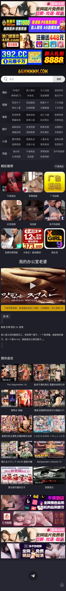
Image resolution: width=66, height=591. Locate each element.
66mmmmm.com (33, 71)
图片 (4, 129)
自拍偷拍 (30, 102)
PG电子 (16, 90)
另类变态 (59, 119)
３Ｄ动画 (59, 102)
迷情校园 (16, 144)
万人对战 (44, 90)
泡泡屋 (30, 156)
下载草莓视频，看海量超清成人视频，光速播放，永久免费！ (33, 307)
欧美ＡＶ (44, 102)
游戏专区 (59, 90)
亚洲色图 (30, 126)
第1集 (6, 316)
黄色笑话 (44, 144)
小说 (4, 141)
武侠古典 (59, 139)
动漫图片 (59, 126)
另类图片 (59, 132)
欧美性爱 (59, 114)
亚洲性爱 (16, 114)
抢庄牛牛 (59, 95)
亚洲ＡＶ (16, 102)
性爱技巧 (59, 144)
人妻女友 (44, 139)
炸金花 (30, 95)
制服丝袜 (16, 119)
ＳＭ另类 (59, 107)
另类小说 (30, 144)
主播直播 (44, 107)
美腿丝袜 (16, 132)
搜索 (59, 79)
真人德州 (30, 90)
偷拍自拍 (30, 114)
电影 (4, 117)
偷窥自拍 (16, 126)
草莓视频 (44, 151)
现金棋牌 (44, 95)
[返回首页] (62, 585)
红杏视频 (16, 156)
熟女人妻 (16, 107)
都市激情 (16, 139)
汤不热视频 (59, 151)
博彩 (4, 92)
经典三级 (30, 119)
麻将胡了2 (16, 95)
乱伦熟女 (44, 119)
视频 (4, 104)
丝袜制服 (30, 107)
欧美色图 (44, 126)
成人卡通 (44, 114)
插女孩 (16, 151)
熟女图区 (44, 132)
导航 (4, 153)
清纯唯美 (30, 132)
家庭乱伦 (30, 139)
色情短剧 (44, 156)
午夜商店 (30, 151)
